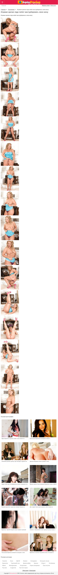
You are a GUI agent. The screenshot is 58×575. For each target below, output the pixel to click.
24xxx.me (53, 5)
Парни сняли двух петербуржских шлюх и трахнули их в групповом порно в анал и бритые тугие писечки (15, 485)
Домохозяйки (27, 563)
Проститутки (46, 565)
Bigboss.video (46, 5)
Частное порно (23, 567)
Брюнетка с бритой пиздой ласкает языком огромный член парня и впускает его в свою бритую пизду (14, 530)
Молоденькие (13, 565)
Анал (11, 561)
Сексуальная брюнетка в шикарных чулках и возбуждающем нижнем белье (40, 439)
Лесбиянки (52, 563)
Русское (4, 567)
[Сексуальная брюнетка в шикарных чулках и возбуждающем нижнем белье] (43, 428)
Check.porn (32, 570)
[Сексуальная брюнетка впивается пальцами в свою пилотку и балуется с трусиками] (15, 542)
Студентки (13, 567)
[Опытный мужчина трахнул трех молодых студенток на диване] (15, 451)
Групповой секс (15, 563)
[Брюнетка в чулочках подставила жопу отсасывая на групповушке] (43, 542)
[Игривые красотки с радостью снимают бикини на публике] (15, 497)
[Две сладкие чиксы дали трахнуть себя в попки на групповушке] (43, 497)
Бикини (25, 561)
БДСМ (18, 561)
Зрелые (36, 563)
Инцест (43, 563)
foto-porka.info (13, 573)
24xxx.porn (25, 570)
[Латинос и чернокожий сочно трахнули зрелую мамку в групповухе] (43, 519)
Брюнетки (5, 563)
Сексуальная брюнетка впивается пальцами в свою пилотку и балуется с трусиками (13, 553)
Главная (3, 9)
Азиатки (4, 5)
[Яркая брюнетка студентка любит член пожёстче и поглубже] (15, 428)
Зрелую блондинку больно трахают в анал (39, 461)
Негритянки (23, 565)
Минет (4, 565)
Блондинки (11, 9)
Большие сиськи (44, 561)
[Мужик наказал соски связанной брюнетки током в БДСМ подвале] (43, 474)
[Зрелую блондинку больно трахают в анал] (43, 451)
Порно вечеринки (35, 565)
